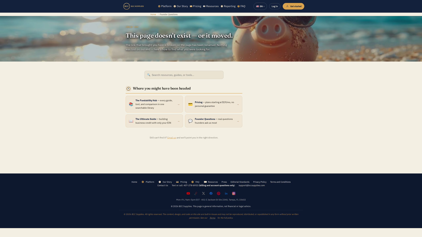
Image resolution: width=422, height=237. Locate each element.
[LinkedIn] (226, 193)
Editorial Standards (240, 182)
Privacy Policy (259, 182)
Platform (166, 6)
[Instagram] (233, 193)
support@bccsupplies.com (252, 185)
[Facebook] (211, 193)
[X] (203, 193)
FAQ (243, 6)
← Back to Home (184, 148)
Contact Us (162, 185)
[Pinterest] (218, 193)
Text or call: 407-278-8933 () (203, 185)
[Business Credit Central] (133, 6)
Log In (275, 6)
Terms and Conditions (280, 182)
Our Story (182, 6)
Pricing (197, 6)
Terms (212, 217)
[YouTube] (188, 193)
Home (153, 14)
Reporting (229, 6)
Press (224, 182)
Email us (171, 137)
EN (260, 6)
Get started (295, 6)
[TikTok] (195, 193)
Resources (212, 6)
